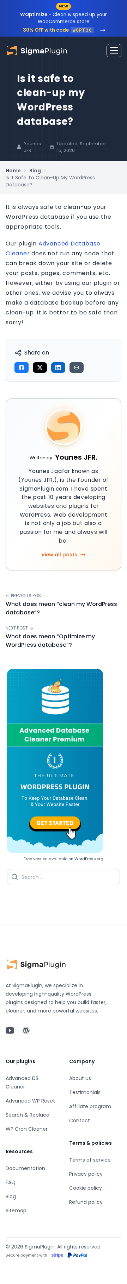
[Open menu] (114, 50)
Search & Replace (27, 1114)
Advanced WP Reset (30, 1100)
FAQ (11, 1182)
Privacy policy (86, 1173)
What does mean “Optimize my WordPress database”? (50, 640)
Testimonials (85, 1092)
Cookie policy (85, 1188)
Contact (79, 1120)
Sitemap (16, 1210)
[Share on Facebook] (21, 367)
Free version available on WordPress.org (63, 859)
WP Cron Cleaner (27, 1128)
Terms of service (90, 1159)
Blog (35, 170)
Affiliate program (90, 1106)
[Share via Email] (76, 367)
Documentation (25, 1168)
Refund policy (86, 1202)
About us (80, 1078)
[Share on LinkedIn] (58, 367)
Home (13, 170)
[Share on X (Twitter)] (40, 367)
